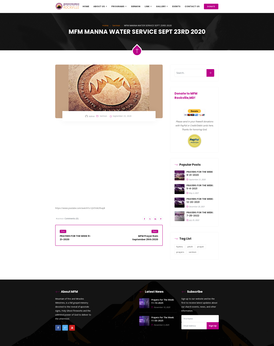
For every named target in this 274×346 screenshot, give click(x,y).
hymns (179, 246)
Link (147, 6)
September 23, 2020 (122, 116)
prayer (200, 246)
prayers (180, 252)
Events (176, 6)
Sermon (135, 6)
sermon (192, 252)
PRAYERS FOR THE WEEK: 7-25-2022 (200, 214)
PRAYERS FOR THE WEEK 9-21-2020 (200, 173)
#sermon (60, 218)
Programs (117, 6)
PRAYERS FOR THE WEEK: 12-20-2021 (200, 200)
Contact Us (192, 6)
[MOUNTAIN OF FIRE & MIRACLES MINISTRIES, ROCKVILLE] (67, 6)
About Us (99, 6)
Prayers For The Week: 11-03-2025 (162, 319)
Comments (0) (71, 218)
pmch (190, 246)
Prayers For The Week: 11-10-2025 (162, 301)
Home (86, 6)
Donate (211, 6)
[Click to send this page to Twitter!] (150, 219)
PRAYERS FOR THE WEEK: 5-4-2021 (200, 187)
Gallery (161, 6)
